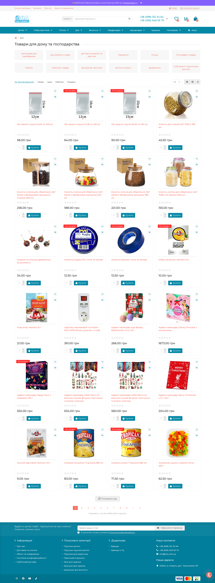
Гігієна (62, 30)
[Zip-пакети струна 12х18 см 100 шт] (84, 104)
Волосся (93, 30)
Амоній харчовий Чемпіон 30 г (34, 463)
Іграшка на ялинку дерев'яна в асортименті (34, 261)
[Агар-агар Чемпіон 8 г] (37, 307)
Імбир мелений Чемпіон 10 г (174, 259)
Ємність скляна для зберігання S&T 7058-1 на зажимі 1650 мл (178, 193)
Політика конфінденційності (32, 558)
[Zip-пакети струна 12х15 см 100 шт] (37, 104)
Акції (194, 30)
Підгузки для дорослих (76, 554)
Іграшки (156, 30)
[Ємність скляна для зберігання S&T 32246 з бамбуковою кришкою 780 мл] (131, 172)
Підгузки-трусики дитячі (76, 550)
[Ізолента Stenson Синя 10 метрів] (131, 240)
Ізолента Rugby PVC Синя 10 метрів (83, 259)
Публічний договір (26, 562)
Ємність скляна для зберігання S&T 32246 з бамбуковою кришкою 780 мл (130, 195)
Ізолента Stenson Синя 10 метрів (129, 259)
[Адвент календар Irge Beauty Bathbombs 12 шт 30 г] (131, 307)
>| (140, 508)
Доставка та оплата (27, 550)
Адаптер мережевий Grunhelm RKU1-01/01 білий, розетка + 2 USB (82, 329)
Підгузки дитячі (72, 546)
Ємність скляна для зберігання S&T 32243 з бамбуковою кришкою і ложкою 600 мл (36, 195)
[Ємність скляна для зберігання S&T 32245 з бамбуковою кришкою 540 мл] (84, 172)
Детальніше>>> (130, 3)
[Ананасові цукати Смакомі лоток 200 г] (178, 443)
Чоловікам (172, 30)
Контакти (37, 8)
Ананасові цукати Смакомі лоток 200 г (176, 464)
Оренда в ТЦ (117, 550)
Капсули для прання (74, 566)
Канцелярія (136, 30)
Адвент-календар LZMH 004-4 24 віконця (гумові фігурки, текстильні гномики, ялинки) (130, 398)
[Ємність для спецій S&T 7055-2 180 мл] (178, 104)
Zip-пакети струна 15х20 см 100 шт (129, 124)
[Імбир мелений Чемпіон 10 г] (178, 240)
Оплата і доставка (22, 8)
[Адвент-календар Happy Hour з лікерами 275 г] (37, 375)
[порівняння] (55, 97)
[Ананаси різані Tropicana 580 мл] (131, 443)
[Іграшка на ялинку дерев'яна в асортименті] (37, 240)
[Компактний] (197, 81)
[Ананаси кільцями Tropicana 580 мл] (84, 443)
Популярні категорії (77, 540)
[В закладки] (55, 91)
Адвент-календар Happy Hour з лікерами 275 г (34, 396)
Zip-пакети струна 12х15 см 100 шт (35, 124)
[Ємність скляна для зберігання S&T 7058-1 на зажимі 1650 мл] (178, 172)
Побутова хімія (41, 30)
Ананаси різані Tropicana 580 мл (129, 463)
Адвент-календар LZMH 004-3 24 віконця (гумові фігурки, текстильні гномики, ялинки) (83, 398)
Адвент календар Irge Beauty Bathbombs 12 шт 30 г (127, 329)
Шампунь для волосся (75, 570)
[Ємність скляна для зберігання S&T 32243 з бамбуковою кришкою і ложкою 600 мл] (37, 172)
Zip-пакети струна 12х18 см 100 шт (82, 124)
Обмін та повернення (63, 8)
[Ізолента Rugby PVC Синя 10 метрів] (84, 240)
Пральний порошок (74, 558)
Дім (77, 30)
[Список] (192, 81)
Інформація (24, 540)
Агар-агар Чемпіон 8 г (29, 327)
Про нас (47, 8)
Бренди (115, 546)
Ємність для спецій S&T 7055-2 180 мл (177, 126)
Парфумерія (114, 30)
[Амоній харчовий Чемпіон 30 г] (37, 443)
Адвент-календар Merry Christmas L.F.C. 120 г (177, 396)
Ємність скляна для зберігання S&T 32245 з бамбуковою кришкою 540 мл (83, 195)
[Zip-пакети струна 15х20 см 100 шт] (131, 104)
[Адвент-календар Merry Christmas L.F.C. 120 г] (178, 375)
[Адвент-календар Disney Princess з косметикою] (178, 307)
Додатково (118, 540)
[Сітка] (187, 81)
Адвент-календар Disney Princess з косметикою (178, 329)
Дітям (21, 30)
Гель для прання (72, 562)
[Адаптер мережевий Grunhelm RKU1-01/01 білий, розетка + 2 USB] (84, 307)
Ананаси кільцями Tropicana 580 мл (83, 463)
